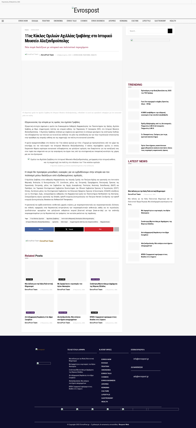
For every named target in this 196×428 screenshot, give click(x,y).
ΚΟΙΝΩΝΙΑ (123, 21)
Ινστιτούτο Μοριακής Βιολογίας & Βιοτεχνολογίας (78, 218)
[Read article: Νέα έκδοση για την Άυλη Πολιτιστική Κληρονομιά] (39, 271)
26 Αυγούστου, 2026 (79, 323)
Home (27, 30)
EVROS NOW (23, 21)
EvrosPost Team (47, 55)
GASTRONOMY (160, 21)
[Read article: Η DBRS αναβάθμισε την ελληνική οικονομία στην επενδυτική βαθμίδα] (133, 115)
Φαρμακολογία (105, 222)
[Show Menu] (3, 21)
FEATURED (86, 55)
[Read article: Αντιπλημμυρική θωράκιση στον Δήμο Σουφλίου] (39, 304)
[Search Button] (193, 2)
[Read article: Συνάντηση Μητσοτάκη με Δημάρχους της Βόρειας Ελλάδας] (104, 271)
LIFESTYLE (146, 21)
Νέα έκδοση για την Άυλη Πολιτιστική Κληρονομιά (146, 191)
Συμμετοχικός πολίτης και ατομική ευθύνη (84, 222)
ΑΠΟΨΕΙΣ (112, 21)
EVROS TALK (71, 21)
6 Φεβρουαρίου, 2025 (64, 55)
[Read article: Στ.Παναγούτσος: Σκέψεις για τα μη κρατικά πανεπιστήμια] (133, 137)
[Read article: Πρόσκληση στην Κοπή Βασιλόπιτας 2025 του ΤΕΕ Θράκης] (133, 93)
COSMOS (84, 21)
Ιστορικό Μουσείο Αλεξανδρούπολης (38, 222)
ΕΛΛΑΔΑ (35, 21)
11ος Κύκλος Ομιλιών (37, 218)
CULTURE (134, 21)
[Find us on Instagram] (189, 2)
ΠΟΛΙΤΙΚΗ (46, 21)
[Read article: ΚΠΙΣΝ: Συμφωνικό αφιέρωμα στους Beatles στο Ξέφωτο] (104, 304)
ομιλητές (55, 222)
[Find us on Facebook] (186, 2)
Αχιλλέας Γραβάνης (53, 218)
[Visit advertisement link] (150, 58)
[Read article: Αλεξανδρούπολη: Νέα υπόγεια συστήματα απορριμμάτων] (72, 304)
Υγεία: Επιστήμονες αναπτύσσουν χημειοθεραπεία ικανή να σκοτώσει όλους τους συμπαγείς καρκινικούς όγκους (156, 147)
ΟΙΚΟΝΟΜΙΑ (58, 21)
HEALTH (173, 21)
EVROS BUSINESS (98, 21)
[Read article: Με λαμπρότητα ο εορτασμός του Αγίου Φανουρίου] (72, 271)
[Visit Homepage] (98, 11)
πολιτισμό (64, 222)
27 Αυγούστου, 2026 (46, 289)
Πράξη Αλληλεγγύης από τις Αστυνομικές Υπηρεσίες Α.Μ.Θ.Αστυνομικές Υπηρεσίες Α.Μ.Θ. (156, 126)
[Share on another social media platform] (116, 229)
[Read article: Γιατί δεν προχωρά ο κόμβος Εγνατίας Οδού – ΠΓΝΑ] (133, 104)
